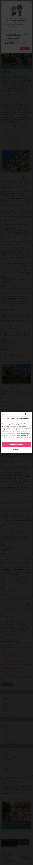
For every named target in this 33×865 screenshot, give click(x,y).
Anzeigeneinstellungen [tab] (23, 418)
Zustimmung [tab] (5, 418)
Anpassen (15, 449)
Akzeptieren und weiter (16, 444)
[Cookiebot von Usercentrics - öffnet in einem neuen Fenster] (24, 414)
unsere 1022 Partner (12, 426)
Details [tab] (13, 418)
